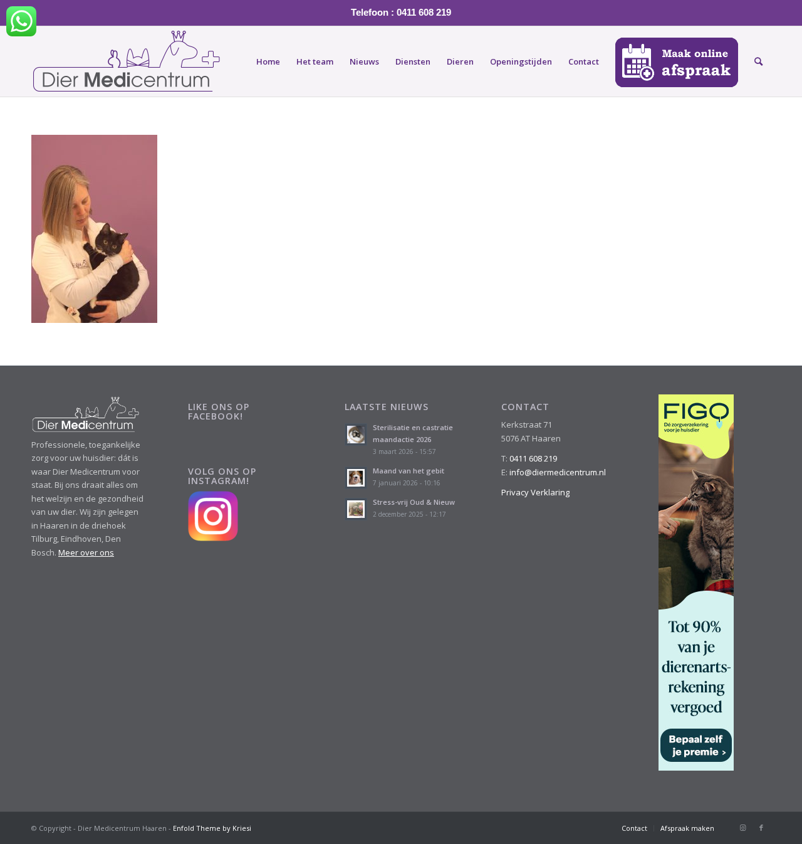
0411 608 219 (533, 458)
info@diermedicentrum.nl (557, 472)
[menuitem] (268, 61)
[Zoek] (758, 61)
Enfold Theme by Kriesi (212, 828)
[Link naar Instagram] (742, 827)
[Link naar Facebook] (761, 827)
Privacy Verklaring (535, 492)
